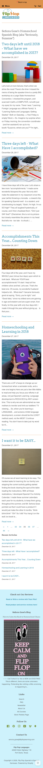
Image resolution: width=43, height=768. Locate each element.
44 (4, 530)
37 (33, 526)
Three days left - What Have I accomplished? (21, 551)
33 (16, 526)
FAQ (21, 702)
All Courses (21, 711)
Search (21, 699)
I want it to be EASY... (18, 441)
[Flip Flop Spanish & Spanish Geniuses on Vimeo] (30, 726)
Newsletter (22, 705)
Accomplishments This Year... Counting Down (21, 559)
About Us (21, 708)
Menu (7, 6)
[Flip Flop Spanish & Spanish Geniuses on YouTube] (24, 726)
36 (29, 526)
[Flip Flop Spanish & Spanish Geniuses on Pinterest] (13, 726)
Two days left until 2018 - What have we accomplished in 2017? (21, 48)
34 (20, 526)
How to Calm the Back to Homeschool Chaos (21, 617)
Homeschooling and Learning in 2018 (18, 567)
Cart (39, 6)
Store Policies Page (21, 714)
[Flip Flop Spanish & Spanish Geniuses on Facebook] (8, 726)
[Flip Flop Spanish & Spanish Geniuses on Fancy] (35, 726)
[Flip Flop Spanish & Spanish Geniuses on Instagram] (19, 726)
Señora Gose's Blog (21, 612)
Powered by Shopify (25, 763)
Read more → (8, 132)
